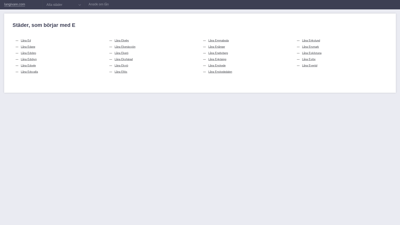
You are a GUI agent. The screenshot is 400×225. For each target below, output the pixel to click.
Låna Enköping (217, 59)
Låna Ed (26, 40)
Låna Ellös (121, 71)
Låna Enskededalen (220, 71)
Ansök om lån (99, 4)
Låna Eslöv (309, 59)
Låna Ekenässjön (125, 46)
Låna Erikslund (311, 40)
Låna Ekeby (122, 40)
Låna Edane (28, 46)
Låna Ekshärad (124, 59)
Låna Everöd (309, 65)
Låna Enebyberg (218, 53)
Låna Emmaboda (218, 40)
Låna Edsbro (28, 53)
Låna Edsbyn (29, 59)
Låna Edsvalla (29, 71)
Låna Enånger (216, 46)
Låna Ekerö (121, 53)
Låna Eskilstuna (311, 53)
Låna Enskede (217, 65)
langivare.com (14, 4)
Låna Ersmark (310, 46)
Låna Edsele (28, 65)
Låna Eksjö (121, 65)
